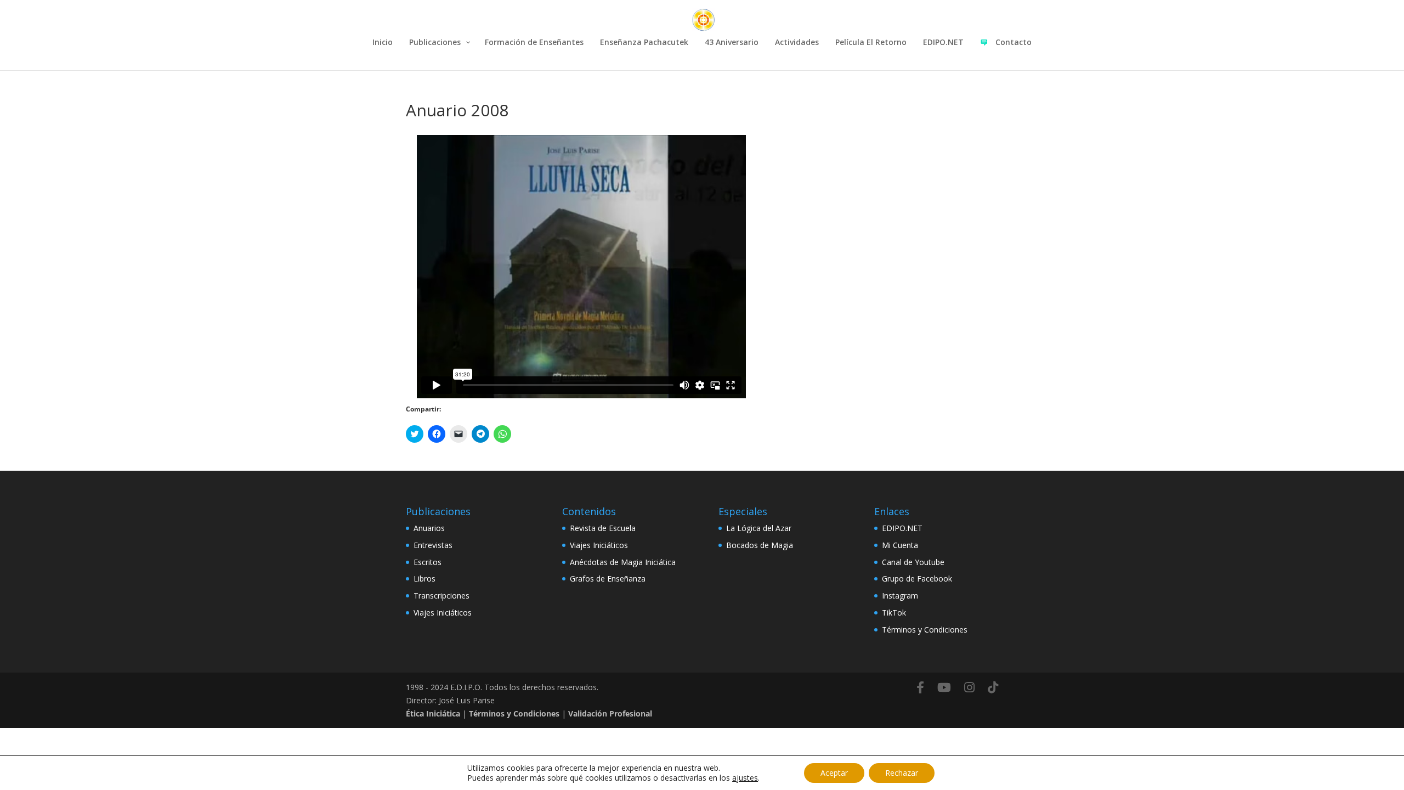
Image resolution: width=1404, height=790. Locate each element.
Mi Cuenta (900, 545)
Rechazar (901, 773)
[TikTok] (993, 687)
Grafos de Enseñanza (608, 578)
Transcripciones (441, 595)
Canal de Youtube (913, 562)
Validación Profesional (610, 713)
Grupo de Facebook (917, 578)
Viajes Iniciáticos (443, 612)
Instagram (900, 595)
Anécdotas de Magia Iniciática (623, 562)
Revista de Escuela (603, 528)
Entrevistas (433, 545)
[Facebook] (920, 687)
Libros (424, 578)
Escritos (427, 562)
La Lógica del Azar (758, 528)
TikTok (894, 612)
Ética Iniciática (433, 713)
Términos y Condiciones (924, 629)
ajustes (745, 778)
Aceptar (834, 773)
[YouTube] (944, 687)
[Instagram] (969, 687)
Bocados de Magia (759, 545)
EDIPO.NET (902, 528)
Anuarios (429, 528)
